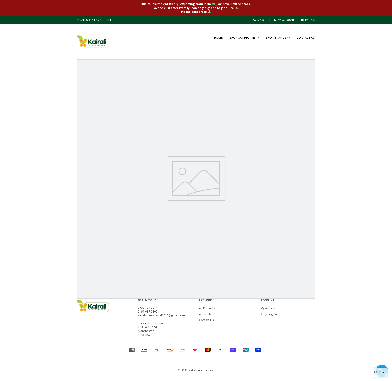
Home (218, 37)
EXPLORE (205, 300)
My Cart (310, 20)
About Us (205, 314)
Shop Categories (242, 37)
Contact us (306, 37)
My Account (285, 20)
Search (261, 20)
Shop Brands (276, 37)
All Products (207, 308)
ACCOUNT (267, 300)
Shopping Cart (269, 314)
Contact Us (206, 320)
